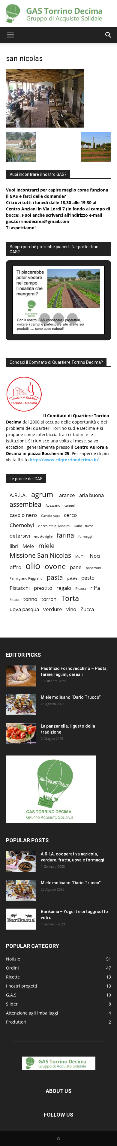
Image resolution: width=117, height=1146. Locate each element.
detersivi (20, 535)
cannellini (72, 505)
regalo (63, 588)
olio (33, 566)
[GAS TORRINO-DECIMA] (58, 13)
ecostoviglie (43, 536)
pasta (55, 577)
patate (72, 578)
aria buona (91, 495)
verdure (52, 609)
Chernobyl (22, 525)
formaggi (85, 536)
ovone (55, 566)
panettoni (93, 568)
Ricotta (80, 589)
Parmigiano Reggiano (26, 578)
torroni (49, 599)
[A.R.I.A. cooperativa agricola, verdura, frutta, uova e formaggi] (21, 861)
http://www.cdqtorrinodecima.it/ (64, 460)
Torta (70, 598)
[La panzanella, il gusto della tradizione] (21, 733)
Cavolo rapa (50, 516)
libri (14, 546)
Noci (95, 556)
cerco (70, 515)
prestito (43, 588)
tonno (30, 599)
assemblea (25, 504)
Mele (28, 546)
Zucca (87, 609)
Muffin (80, 556)
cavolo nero (23, 515)
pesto (87, 578)
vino (71, 609)
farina (65, 535)
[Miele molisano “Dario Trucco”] (21, 704)
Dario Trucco (83, 526)
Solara (14, 600)
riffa (95, 588)
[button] (10, 35)
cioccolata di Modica (54, 526)
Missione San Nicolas (40, 555)
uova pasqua (24, 609)
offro (15, 567)
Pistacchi (20, 588)
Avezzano (53, 505)
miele (46, 546)
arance (67, 495)
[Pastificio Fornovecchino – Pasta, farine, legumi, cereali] (21, 675)
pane (76, 567)
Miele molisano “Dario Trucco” (71, 697)
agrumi (43, 494)
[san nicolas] (45, 125)
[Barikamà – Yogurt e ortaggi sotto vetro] (21, 919)
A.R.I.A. (18, 495)
